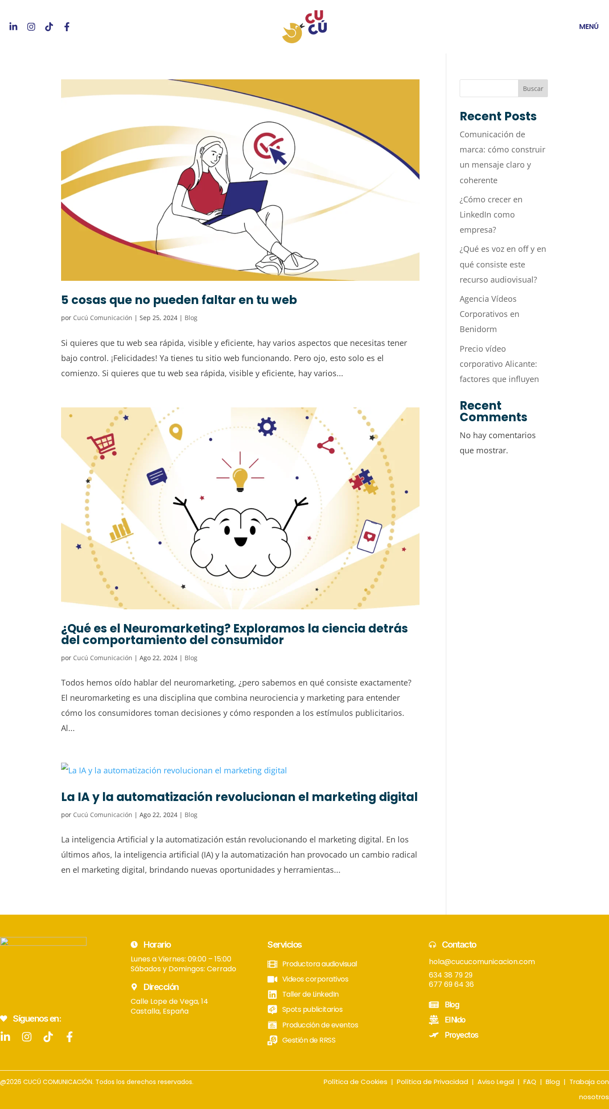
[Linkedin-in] (13, 27)
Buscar (533, 88)
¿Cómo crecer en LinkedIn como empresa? (491, 214)
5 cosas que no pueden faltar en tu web (179, 300)
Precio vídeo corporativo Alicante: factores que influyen (499, 363)
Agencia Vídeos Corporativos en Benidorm (489, 313)
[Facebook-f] (67, 27)
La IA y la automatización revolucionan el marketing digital (239, 797)
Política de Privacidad (432, 1081)
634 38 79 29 (451, 975)
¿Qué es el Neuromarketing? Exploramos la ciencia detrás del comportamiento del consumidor (234, 634)
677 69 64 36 (451, 984)
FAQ (529, 1081)
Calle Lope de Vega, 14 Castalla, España (169, 1006)
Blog (191, 317)
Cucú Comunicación (102, 317)
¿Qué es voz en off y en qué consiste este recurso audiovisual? (503, 263)
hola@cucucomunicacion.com (482, 962)
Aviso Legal (495, 1081)
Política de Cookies (355, 1081)
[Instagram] (31, 27)
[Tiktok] (49, 27)
